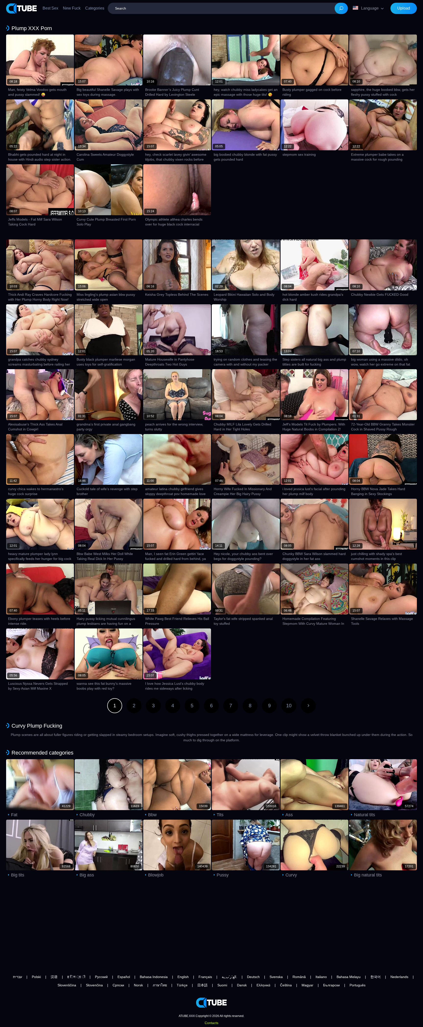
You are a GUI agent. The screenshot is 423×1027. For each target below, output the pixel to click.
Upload (403, 8)
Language (370, 8)
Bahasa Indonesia (154, 977)
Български (331, 985)
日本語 (202, 985)
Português (357, 985)
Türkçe (182, 985)
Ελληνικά (263, 985)
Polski (36, 977)
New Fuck (72, 8)
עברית (17, 977)
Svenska (276, 977)
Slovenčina (94, 985)
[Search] (341, 8)
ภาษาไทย (160, 985)
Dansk (242, 985)
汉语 (54, 977)
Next (308, 705)
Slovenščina (67, 985)
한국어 (375, 977)
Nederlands (399, 977)
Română (299, 977)
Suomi (222, 985)
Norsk (138, 985)
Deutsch (253, 977)
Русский (101, 977)
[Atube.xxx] (21, 8)
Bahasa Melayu (349, 977)
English (183, 977)
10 (289, 705)
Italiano (321, 977)
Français (205, 977)
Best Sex (50, 8)
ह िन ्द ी (76, 977)
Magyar (307, 985)
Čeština (286, 985)
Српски (118, 985)
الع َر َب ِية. (229, 977)
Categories (94, 8)
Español (124, 977)
